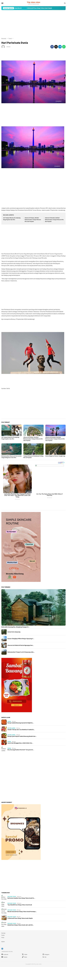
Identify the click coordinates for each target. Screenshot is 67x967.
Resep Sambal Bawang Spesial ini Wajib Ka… (21, 723)
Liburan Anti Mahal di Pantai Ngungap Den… (21, 645)
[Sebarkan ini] (52, 46)
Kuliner (9, 728)
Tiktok (25, 957)
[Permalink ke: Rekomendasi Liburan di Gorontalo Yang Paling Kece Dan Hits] (11, 449)
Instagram (46, 954)
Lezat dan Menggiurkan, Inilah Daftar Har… (20, 743)
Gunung (3, 933)
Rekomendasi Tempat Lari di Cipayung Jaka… (21, 652)
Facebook (5, 954)
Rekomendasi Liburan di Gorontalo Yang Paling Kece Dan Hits (11, 456)
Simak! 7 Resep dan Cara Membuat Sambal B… (21, 729)
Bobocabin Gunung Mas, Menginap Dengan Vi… (15, 627)
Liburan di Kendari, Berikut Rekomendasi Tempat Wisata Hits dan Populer (54, 219)
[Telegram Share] (60, 46)
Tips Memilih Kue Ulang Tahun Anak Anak (20, 905)
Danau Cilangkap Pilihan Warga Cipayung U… (21, 638)
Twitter (25, 954)
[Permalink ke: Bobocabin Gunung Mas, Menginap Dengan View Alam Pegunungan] (33, 607)
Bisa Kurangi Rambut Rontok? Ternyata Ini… (21, 750)
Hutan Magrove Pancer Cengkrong (55, 456)
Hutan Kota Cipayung (14, 632)
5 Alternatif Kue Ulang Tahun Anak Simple (14, 8)
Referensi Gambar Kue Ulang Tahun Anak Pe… (21, 898)
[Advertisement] (33, 24)
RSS (45, 957)
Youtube (5, 957)
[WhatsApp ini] (64, 46)
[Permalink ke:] (3, 46)
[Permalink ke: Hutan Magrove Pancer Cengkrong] (55, 449)
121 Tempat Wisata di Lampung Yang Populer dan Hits (10, 438)
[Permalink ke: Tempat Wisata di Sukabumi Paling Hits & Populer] (33, 449)
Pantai (2, 935)
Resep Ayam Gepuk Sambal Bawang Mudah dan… (22, 736)
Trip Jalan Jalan (33, 2)
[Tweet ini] (56, 46)
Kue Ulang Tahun (12, 896)
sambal (9, 721)
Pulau (2, 937)
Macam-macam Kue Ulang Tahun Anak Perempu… (22, 911)
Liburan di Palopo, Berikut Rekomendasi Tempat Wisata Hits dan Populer (33, 219)
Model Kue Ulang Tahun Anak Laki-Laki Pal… (21, 925)
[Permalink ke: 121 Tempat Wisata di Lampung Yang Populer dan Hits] (11, 430)
